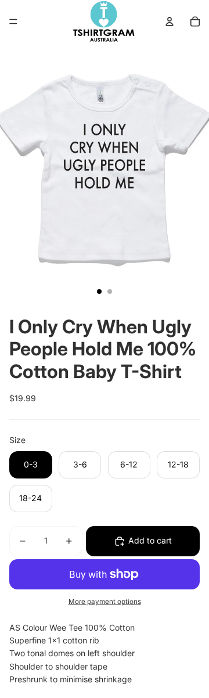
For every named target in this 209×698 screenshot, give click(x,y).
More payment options (105, 602)
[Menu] (13, 21)
